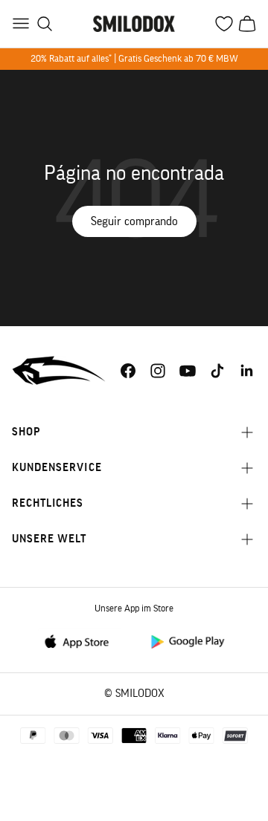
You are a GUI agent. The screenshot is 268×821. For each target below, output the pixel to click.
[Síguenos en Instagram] (158, 371)
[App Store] (81, 641)
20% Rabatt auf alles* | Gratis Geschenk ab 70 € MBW (134, 58)
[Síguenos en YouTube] (188, 371)
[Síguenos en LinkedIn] (247, 371)
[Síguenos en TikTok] (217, 371)
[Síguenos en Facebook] (128, 371)
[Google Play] (186, 641)
